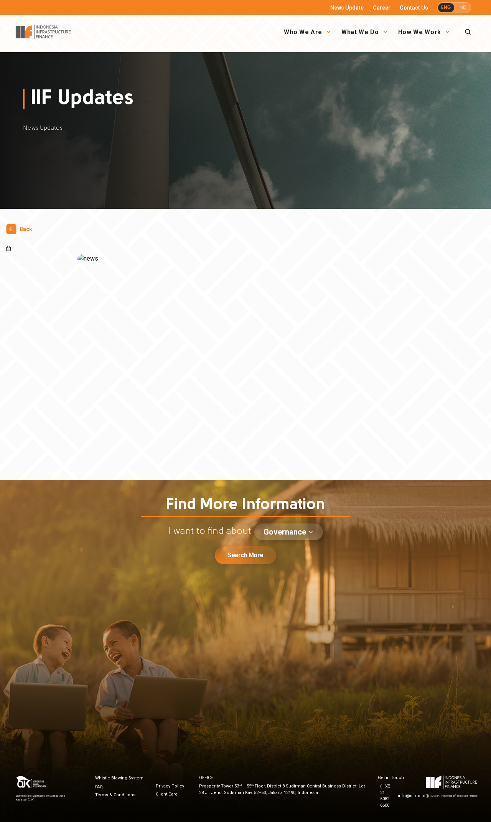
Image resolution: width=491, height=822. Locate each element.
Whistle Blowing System (119, 778)
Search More (245, 555)
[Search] (468, 32)
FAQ (99, 786)
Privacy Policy (170, 786)
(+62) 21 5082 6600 (385, 796)
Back (26, 229)
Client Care (167, 794)
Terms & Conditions (115, 794)
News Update (347, 8)
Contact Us (414, 8)
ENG (446, 7)
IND (462, 7)
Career (381, 8)
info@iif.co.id (411, 795)
